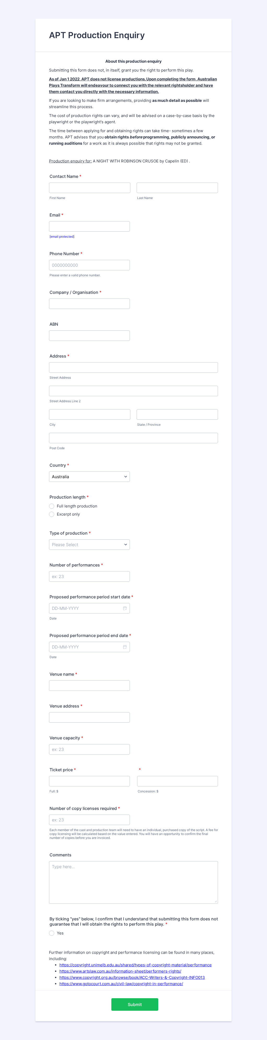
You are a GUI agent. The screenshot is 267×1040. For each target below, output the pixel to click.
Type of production (70, 533)
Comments (60, 854)
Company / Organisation (75, 292)
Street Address (60, 377)
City (53, 424)
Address (59, 356)
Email (56, 215)
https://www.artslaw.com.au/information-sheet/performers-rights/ (120, 971)
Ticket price (63, 769)
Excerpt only (68, 514)
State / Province (149, 424)
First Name (57, 198)
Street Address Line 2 (65, 401)
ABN (54, 324)
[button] (124, 608)
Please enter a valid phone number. (75, 275)
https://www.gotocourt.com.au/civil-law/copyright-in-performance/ (121, 983)
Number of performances (76, 565)
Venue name (63, 674)
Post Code (57, 448)
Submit (135, 1004)
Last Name (145, 198)
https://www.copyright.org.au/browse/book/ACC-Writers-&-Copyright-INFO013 (132, 977)
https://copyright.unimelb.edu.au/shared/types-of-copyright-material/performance (135, 964)
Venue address (66, 706)
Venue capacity (66, 737)
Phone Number (66, 253)
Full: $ (54, 791)
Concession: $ (148, 791)
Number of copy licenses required (85, 808)
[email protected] (62, 236)
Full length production (77, 506)
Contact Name (65, 176)
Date (53, 618)
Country (59, 465)
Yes (60, 933)
